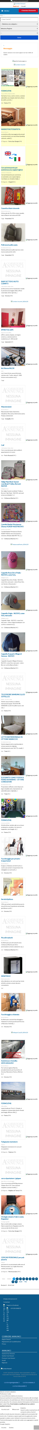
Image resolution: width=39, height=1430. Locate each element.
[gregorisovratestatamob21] (19, 1)
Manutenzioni (6, 407)
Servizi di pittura (7, 899)
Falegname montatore (9, 1142)
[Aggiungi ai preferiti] (31, 86)
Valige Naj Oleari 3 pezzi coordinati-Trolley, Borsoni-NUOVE (11, 484)
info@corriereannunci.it (10, 1299)
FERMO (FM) (6, 91)
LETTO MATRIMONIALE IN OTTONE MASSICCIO (12, 738)
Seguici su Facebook (13, 1305)
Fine (26, 1281)
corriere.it (11, 1382)
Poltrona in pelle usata (9, 245)
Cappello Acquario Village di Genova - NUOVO (11, 655)
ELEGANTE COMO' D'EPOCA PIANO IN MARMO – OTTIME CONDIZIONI (12, 779)
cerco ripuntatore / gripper (11, 1178)
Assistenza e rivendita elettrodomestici (9, 1062)
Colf (2, 445)
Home (1, 15)
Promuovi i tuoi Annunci (8, 1358)
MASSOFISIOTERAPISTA (10, 129)
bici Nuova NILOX (7, 368)
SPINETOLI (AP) (7, 330)
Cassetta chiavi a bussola (10, 208)
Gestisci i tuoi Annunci (8, 1356)
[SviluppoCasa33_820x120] (19, 1032)
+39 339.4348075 (15, 1308)
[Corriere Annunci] (19, 4)
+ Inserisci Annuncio (28, 10)
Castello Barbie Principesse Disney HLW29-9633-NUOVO (12, 525)
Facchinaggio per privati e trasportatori (10, 860)
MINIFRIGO (6, 976)
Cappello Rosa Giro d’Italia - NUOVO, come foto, (11, 574)
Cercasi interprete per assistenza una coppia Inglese (12, 169)
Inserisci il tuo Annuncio (8, 1353)
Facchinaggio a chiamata (10, 1014)
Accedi (23, 6)
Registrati (16, 6)
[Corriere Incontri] (19, 65)
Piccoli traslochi (7, 938)
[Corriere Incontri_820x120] (19, 301)
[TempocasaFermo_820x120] (19, 544)
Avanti (20, 1281)
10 (16, 1281)
